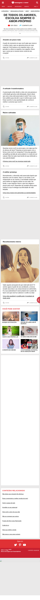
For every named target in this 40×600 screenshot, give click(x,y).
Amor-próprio (35, 11)
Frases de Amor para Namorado (11, 521)
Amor (27, 11)
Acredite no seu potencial (9, 507)
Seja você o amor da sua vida (11, 512)
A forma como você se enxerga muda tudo (16, 161)
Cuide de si (5, 525)
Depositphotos (17, 551)
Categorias (5, 11)
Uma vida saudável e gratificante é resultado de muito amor (18, 297)
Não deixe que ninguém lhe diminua (13, 494)
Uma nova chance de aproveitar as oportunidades (19, 193)
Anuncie (36, 550)
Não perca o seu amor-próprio (11, 534)
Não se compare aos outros (10, 516)
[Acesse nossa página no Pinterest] (20, 545)
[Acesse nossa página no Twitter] (15, 545)
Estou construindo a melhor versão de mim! (15, 498)
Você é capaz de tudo (8, 503)
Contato (30, 550)
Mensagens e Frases (17, 11)
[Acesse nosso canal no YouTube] (24, 545)
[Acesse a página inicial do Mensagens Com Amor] (20, 2)
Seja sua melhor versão (9, 530)
